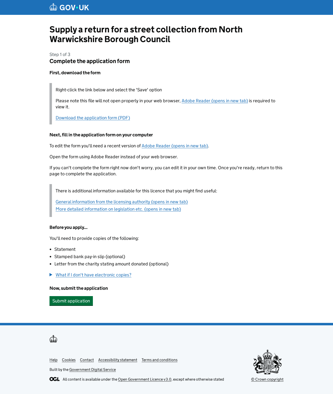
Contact (87, 359)
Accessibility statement (117, 359)
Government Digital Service (92, 369)
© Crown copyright (267, 379)
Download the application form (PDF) (93, 118)
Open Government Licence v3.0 (144, 379)
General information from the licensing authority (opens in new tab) (122, 202)
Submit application (71, 301)
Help (53, 359)
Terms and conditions (159, 359)
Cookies (69, 359)
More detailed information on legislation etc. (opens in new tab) (118, 209)
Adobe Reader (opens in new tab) (215, 100)
